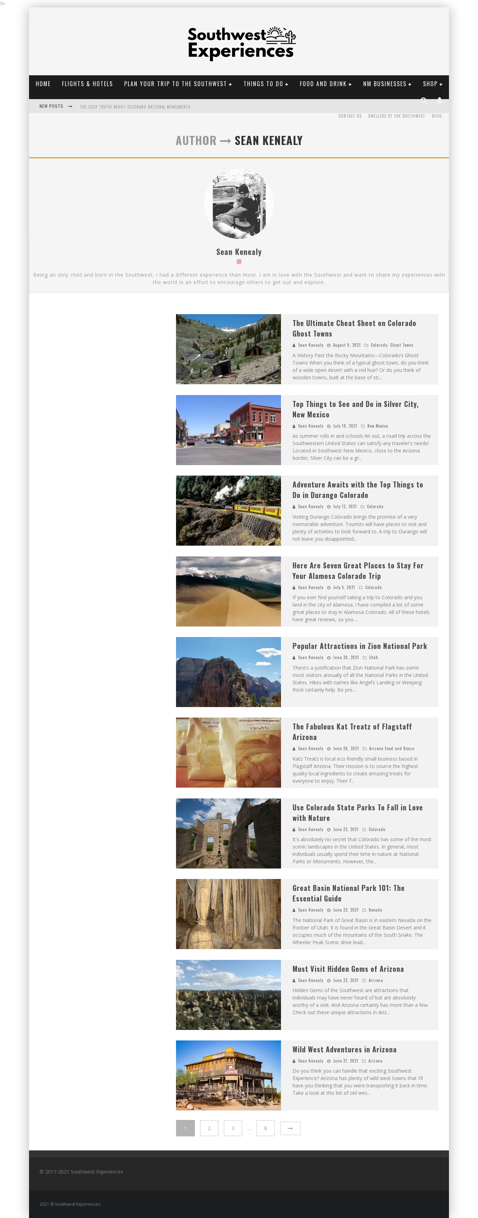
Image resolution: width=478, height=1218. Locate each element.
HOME (43, 83)
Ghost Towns (402, 345)
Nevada (375, 910)
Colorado (379, 345)
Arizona (376, 980)
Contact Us (350, 116)
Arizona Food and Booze (391, 748)
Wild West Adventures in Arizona (345, 1049)
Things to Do (263, 83)
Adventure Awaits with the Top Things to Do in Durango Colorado (358, 489)
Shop (430, 83)
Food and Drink (323, 83)
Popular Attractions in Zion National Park (360, 646)
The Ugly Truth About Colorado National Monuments (135, 107)
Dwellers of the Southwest (396, 116)
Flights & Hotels (87, 83)
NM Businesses (385, 83)
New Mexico (377, 426)
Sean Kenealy (239, 251)
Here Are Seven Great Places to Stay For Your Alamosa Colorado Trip (358, 570)
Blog (437, 116)
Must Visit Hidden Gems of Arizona (348, 968)
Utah (373, 657)
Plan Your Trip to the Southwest (175, 83)
